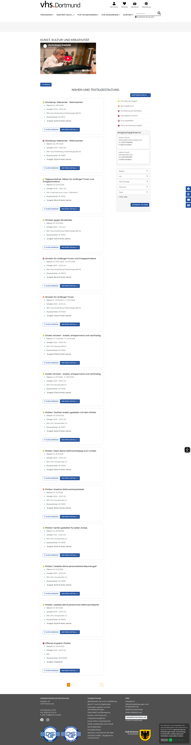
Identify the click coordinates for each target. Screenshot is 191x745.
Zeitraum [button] (122, 187)
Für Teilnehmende (87, 15)
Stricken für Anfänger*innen (59, 297)
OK (171, 740)
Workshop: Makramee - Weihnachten (64, 102)
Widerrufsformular (136, 717)
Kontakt (127, 15)
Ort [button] (120, 176)
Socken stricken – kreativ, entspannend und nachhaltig (73, 335)
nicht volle (123, 197)
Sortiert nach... (65, 15)
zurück (46, 85)
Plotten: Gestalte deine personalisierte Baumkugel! (71, 566)
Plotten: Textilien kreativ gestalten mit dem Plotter (70, 412)
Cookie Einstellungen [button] (134, 720)
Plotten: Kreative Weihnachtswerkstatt (64, 489)
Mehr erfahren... (178, 740)
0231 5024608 (126, 142)
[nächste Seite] (101, 685)
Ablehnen (164, 740)
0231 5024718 (126, 157)
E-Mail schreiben (125, 145)
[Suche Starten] (159, 13)
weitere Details (68, 130)
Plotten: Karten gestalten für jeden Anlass (66, 528)
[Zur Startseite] (60, 4)
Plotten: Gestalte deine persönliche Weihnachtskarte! (72, 605)
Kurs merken (52, 130)
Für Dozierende (110, 15)
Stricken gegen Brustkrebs (58, 220)
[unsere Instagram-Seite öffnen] (47, 720)
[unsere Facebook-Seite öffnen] (41, 720)
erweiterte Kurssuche (145, 17)
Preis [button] (121, 192)
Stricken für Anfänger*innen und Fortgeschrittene (70, 258)
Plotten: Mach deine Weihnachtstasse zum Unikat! (70, 451)
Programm (46, 15)
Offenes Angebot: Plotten (58, 643)
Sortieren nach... (140, 95)
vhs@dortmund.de (53, 715)
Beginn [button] (122, 171)
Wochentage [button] (124, 182)
